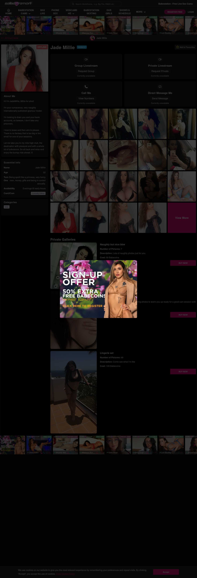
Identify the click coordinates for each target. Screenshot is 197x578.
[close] (134, 263)
